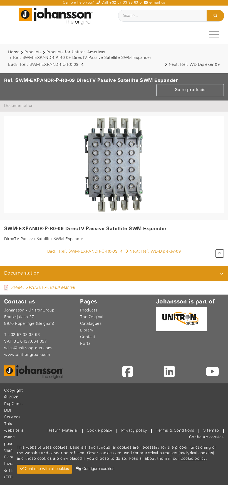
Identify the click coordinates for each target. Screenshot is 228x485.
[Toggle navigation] (215, 34)
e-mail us (156, 2)
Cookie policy (99, 431)
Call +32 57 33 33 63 (119, 2)
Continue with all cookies (46, 469)
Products (33, 52)
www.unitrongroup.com (27, 355)
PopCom (12, 404)
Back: (43, 65)
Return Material (63, 431)
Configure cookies (206, 437)
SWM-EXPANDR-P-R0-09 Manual (43, 288)
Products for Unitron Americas (75, 52)
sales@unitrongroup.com (28, 348)
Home (13, 52)
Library (86, 330)
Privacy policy (134, 431)
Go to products (190, 90)
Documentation (19, 106)
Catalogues (90, 324)
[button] (222, 273)
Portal (85, 344)
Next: (194, 65)
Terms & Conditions (175, 431)
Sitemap (211, 431)
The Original (91, 317)
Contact (87, 337)
